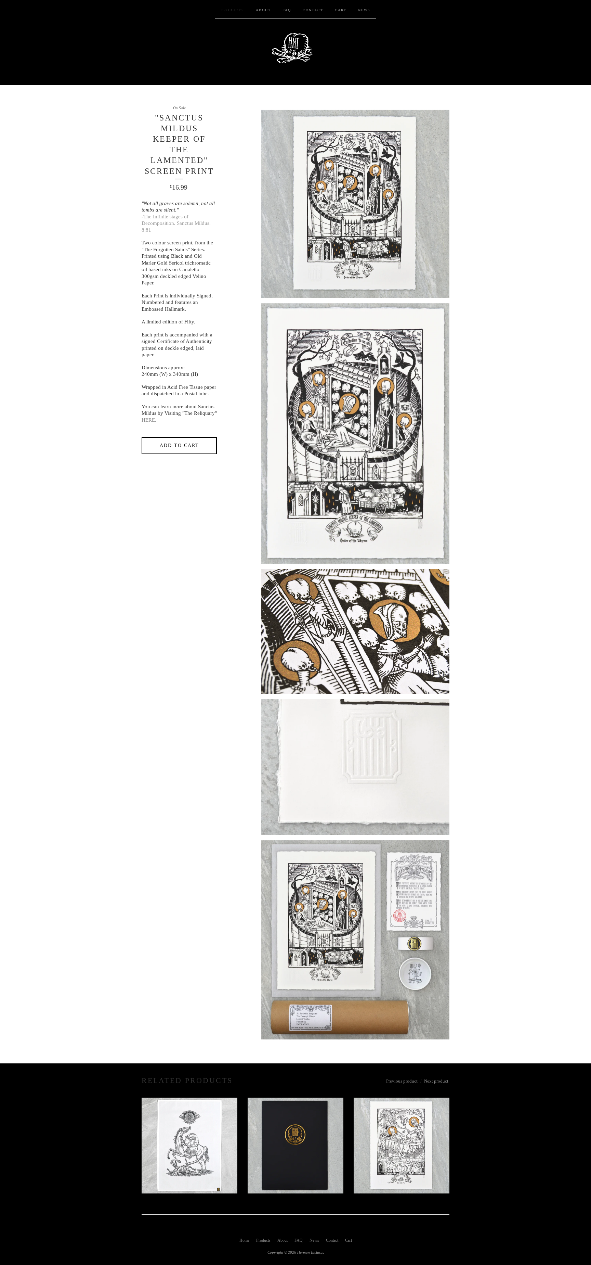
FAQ (287, 10)
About (263, 10)
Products (232, 10)
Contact (313, 10)
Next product (436, 1081)
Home (244, 1240)
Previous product (402, 1081)
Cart (340, 10)
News (364, 10)
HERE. (149, 420)
